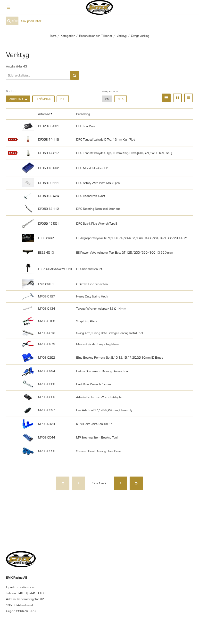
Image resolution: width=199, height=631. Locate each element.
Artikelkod (44, 114)
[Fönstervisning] (177, 98)
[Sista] (136, 483)
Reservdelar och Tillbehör (95, 36)
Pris (62, 99)
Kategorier (68, 36)
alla (121, 99)
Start (53, 36)
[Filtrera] (74, 75)
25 (107, 99)
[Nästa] (120, 483)
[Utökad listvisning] (188, 98)
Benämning (43, 99)
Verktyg (122, 36)
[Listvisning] (166, 98)
